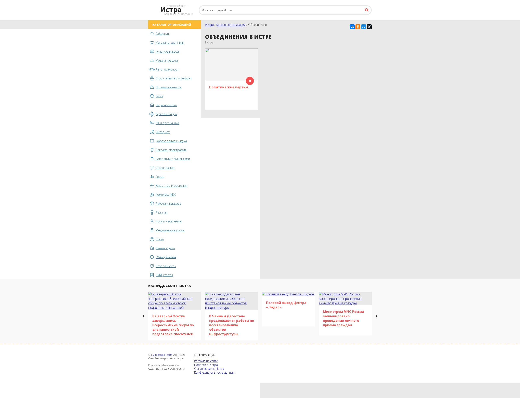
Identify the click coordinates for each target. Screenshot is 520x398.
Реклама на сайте (206, 361)
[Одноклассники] (357, 26)
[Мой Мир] (363, 26)
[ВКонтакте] (352, 26)
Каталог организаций (231, 25)
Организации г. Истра (209, 369)
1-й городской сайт (161, 355)
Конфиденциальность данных (214, 372)
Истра (209, 25)
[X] (369, 26)
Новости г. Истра (206, 365)
